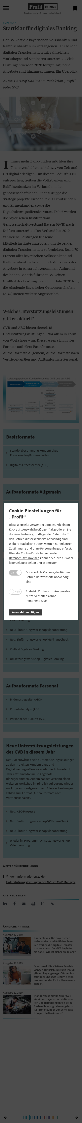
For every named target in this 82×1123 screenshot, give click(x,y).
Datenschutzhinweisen (24, 558)
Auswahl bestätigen (25, 612)
